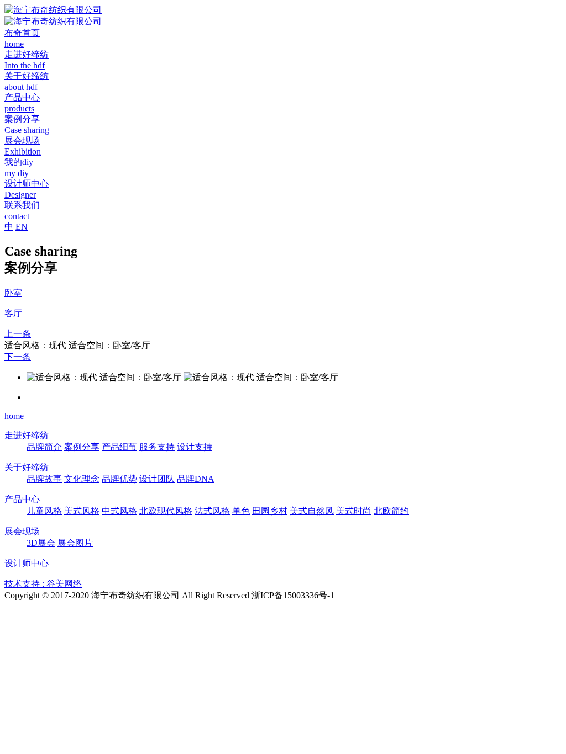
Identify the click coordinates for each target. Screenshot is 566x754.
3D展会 (41, 543)
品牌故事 (44, 479)
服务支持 (157, 447)
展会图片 (75, 543)
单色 (241, 511)
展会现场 (22, 531)
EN (21, 226)
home (14, 416)
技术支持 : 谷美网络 (43, 583)
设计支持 (194, 447)
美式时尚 (353, 511)
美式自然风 (312, 511)
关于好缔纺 (26, 467)
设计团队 (157, 479)
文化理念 (81, 479)
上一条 (17, 333)
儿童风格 (44, 511)
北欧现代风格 (165, 511)
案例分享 (81, 447)
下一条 (17, 357)
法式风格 (212, 511)
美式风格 (81, 511)
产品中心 (22, 499)
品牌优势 (119, 479)
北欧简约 (391, 511)
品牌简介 (44, 447)
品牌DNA (195, 479)
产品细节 (119, 447)
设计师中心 (26, 563)
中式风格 (119, 511)
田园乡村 (269, 511)
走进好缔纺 (26, 435)
